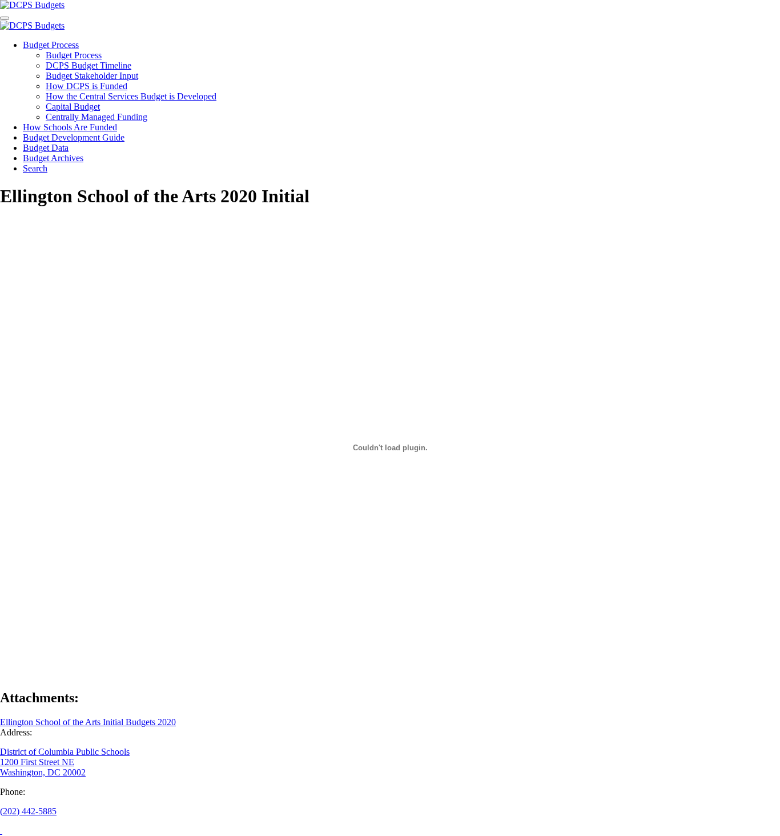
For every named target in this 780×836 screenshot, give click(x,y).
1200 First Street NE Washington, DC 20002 (43, 767)
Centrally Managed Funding (96, 117)
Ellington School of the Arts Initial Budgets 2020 (88, 722)
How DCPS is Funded (86, 86)
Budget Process (51, 45)
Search (35, 168)
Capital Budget (73, 106)
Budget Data (46, 148)
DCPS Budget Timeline (88, 65)
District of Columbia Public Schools (65, 752)
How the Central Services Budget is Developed (131, 96)
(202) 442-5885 (28, 811)
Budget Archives (53, 158)
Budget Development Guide (73, 137)
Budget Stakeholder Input (92, 76)
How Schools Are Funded (70, 127)
